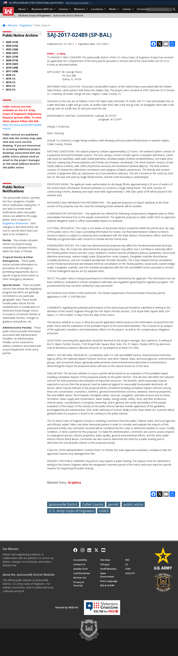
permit (113, 504)
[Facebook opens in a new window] (75, 550)
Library (127, 9)
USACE (104, 511)
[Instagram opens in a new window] (82, 550)
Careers (64, 9)
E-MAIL (61, 53)
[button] (79, 3)
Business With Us (42, 9)
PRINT (51, 53)
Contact (142, 9)
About (22, 9)
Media (113, 9)
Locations (97, 9)
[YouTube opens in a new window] (103, 550)
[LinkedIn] (89, 550)
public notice (133, 504)
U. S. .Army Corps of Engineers (71, 511)
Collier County (92, 504)
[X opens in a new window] (96, 550)
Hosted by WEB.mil (66, 607)
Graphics (74, 482)
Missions (80, 9)
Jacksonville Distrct (63, 504)
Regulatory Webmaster (16, 223)
